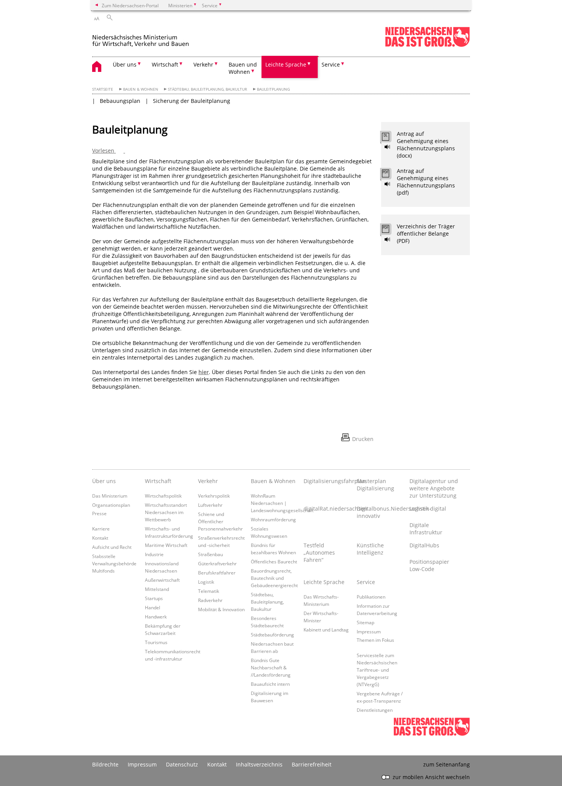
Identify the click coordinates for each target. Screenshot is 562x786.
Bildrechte (105, 764)
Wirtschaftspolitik (163, 496)
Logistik (206, 582)
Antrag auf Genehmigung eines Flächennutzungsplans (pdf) (426, 181)
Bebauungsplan (120, 100)
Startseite (102, 89)
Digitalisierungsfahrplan (328, 481)
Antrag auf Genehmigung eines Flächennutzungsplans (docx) (426, 144)
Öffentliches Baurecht (274, 561)
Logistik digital (427, 508)
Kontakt (100, 538)
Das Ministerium (109, 496)
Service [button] (331, 64)
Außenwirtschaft (162, 580)
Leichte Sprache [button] (285, 64)
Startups (154, 598)
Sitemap (365, 622)
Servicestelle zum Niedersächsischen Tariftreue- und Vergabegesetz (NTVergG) (377, 669)
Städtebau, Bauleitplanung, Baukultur (207, 89)
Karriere (101, 529)
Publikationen (371, 597)
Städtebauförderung (272, 634)
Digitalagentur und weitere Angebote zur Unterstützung (433, 488)
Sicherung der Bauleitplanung (191, 100)
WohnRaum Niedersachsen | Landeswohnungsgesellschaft (282, 503)
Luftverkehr (210, 505)
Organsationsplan (111, 505)
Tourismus (156, 642)
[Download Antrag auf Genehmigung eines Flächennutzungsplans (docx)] (390, 138)
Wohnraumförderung (273, 519)
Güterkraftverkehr (217, 563)
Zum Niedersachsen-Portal (130, 5)
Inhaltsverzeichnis (259, 764)
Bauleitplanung (273, 89)
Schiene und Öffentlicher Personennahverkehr (220, 521)
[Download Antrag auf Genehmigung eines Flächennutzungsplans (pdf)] (390, 175)
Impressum (369, 631)
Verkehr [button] (203, 64)
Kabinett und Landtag (326, 630)
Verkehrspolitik (214, 496)
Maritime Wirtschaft (166, 545)
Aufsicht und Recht (112, 547)
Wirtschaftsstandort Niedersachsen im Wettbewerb (166, 512)
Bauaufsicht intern (270, 684)
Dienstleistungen (375, 710)
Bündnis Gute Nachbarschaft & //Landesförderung (271, 667)
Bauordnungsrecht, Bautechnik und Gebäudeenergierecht (274, 578)
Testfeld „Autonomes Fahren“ (319, 552)
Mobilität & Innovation (221, 609)
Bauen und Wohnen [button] (243, 68)
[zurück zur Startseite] (157, 37)
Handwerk (156, 617)
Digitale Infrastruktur (425, 528)
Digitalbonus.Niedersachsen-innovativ (381, 512)
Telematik (208, 591)
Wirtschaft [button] (165, 64)
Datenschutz (182, 764)
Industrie (154, 554)
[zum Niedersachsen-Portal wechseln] (427, 45)
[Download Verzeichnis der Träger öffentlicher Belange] (390, 231)
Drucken (363, 439)
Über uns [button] (124, 64)
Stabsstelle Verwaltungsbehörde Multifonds (114, 563)
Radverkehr (210, 600)
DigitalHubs (424, 545)
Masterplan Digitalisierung (375, 484)
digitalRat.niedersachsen (328, 508)
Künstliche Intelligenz (370, 549)
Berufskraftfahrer (217, 573)
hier (203, 372)
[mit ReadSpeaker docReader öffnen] (388, 147)
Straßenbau (210, 554)
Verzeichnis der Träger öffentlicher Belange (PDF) (426, 233)
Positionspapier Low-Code (429, 565)
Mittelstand (157, 589)
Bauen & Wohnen (140, 89)
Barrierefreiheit (311, 764)
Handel (152, 607)
